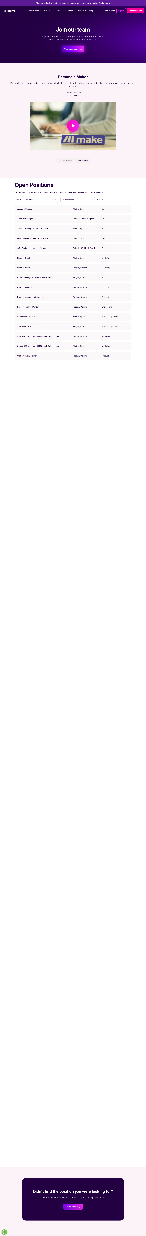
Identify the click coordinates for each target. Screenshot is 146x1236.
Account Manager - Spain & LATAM (32, 228)
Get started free (135, 11)
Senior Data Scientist (26, 317)
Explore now (104, 3)
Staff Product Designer (27, 356)
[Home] (9, 11)
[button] (41, 200)
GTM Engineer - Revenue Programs (32, 238)
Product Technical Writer (28, 307)
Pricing (90, 11)
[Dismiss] (142, 3)
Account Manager (25, 209)
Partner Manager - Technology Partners (34, 277)
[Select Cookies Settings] (4, 1232)
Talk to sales (110, 11)
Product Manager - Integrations (30, 297)
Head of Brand (23, 258)
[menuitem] (35, 10)
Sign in (121, 11)
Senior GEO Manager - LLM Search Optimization (38, 336)
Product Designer (24, 287)
